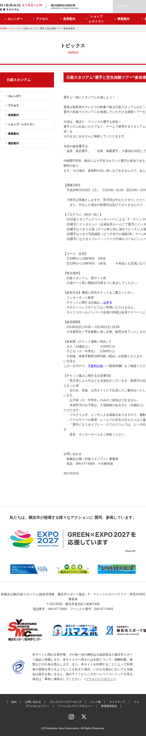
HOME (3, 28)
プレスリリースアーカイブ (66, 701)
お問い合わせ (33, 701)
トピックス (15, 28)
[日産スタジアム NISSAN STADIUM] (43, 6)
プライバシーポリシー (101, 679)
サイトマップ (117, 701)
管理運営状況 (109, 706)
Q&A (14, 701)
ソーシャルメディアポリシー (75, 706)
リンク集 (95, 701)
